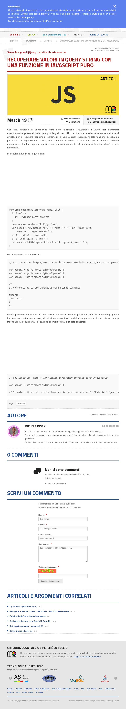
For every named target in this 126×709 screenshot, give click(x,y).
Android (28, 689)
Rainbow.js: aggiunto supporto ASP (26, 626)
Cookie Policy (99, 701)
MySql (10, 689)
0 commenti (73, 122)
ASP (82, 689)
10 (73, 612)
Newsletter (27, 692)
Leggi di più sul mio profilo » (87, 656)
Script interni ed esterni (21, 631)
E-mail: (42, 524)
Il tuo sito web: (45, 534)
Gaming (10, 692)
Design (31, 34)
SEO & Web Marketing (62, 689)
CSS (100, 689)
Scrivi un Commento (55, 484)
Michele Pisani (35, 426)
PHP (18, 692)
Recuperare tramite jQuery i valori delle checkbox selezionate (39, 611)
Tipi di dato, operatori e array (23, 606)
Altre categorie (99, 34)
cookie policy (27, 17)
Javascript (31, 41)
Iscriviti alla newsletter (105, 50)
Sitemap (39, 692)
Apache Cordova (42, 689)
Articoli (48, 41)
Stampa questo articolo (100, 119)
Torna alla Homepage (107, 48)
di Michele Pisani (70, 119)
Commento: (45, 544)
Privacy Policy (113, 701)
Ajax (76, 689)
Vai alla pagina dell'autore (104, 414)
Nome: (42, 515)
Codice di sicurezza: (48, 567)
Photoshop (110, 689)
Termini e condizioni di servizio (80, 701)
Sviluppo (15, 34)
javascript (21, 403)
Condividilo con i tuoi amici (101, 122)
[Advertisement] (63, 181)
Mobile (78, 34)
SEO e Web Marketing (54, 34)
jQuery (18, 689)
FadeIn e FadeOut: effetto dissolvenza (28, 616)
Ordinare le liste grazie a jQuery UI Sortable (30, 621)
